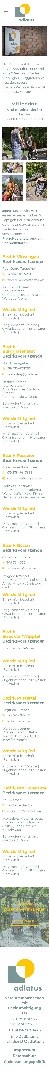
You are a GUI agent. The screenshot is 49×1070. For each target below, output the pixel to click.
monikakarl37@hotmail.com (23, 810)
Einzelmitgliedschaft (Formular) (18, 316)
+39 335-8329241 (18, 274)
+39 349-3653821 (18, 715)
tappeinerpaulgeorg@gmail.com (26, 279)
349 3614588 (15, 562)
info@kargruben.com (19, 721)
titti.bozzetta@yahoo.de (21, 568)
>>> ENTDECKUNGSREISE (24, 119)
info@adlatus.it (24, 1036)
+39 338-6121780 (18, 368)
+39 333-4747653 (19, 805)
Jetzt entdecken (24, 921)
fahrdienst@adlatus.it (24, 1041)
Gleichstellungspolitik (24, 1062)
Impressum (24, 1050)
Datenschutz (24, 1056)
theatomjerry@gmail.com (22, 374)
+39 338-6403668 (19, 472)
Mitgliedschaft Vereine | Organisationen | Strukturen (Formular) (24, 328)
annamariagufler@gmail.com (24, 478)
